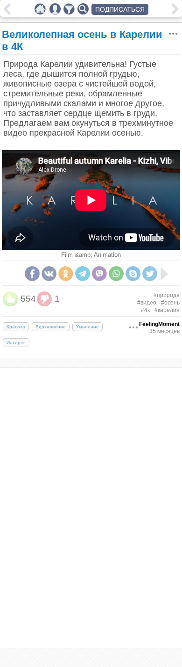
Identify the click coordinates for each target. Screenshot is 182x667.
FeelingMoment (159, 324)
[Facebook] (32, 273)
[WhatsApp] (116, 273)
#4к (145, 310)
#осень (170, 302)
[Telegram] (82, 273)
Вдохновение (50, 326)
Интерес (16, 342)
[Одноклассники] (65, 273)
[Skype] (133, 273)
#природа (167, 295)
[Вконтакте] (49, 273)
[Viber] (99, 273)
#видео (146, 302)
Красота (16, 326)
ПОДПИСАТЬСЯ (120, 9)
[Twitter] (149, 273)
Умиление (87, 326)
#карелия (167, 310)
